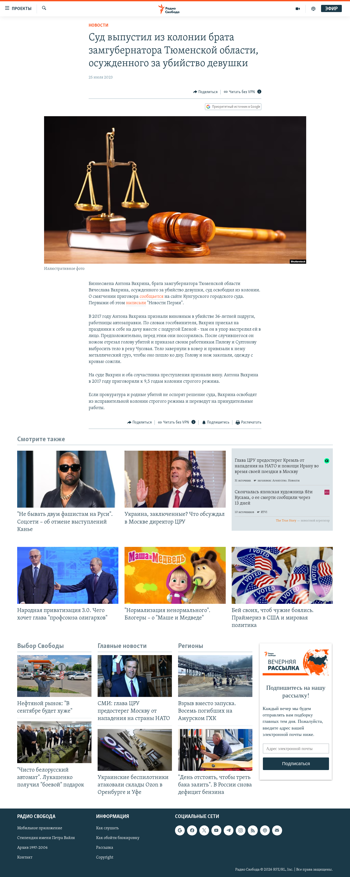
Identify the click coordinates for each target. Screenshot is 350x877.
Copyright (104, 858)
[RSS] (253, 830)
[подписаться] (277, 830)
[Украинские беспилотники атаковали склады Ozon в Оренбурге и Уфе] (135, 750)
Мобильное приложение (39, 828)
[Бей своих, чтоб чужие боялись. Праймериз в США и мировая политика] (282, 575)
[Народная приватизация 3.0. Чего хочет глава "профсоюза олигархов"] (67, 575)
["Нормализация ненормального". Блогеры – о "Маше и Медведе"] (175, 575)
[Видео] (298, 9)
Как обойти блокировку (117, 838)
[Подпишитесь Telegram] (228, 830)
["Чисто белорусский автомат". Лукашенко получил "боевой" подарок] (54, 742)
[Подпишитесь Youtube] (216, 830)
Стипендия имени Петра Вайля (46, 838)
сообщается (151, 296)
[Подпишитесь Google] (180, 830)
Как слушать (107, 828)
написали (136, 303)
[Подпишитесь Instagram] (240, 830)
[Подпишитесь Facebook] (192, 830)
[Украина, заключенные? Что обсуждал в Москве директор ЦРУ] (175, 479)
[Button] (205, 92)
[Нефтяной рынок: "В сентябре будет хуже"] (54, 676)
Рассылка (104, 848)
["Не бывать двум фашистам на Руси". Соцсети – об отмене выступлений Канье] (67, 479)
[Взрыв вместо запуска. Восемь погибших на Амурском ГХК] (215, 676)
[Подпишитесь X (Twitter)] (204, 830)
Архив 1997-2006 (32, 848)
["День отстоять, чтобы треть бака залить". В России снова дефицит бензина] (215, 750)
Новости (98, 25)
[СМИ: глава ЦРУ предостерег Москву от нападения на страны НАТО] (135, 676)
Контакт (24, 858)
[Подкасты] (265, 830)
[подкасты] (313, 9)
